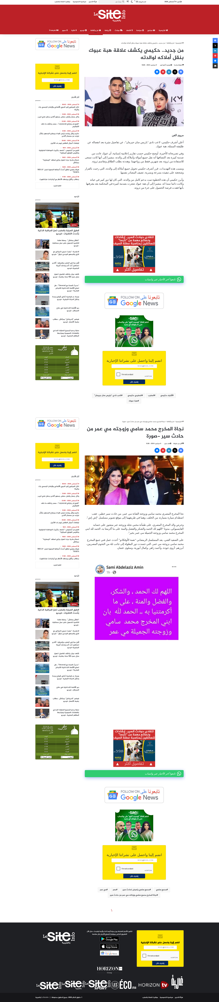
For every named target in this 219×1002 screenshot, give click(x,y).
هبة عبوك (133, 401)
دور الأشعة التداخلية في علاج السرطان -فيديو (68, 309)
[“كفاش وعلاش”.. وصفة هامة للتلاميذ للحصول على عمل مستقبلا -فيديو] (42, 244)
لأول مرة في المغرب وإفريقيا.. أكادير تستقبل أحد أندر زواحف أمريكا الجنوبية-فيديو (65, 266)
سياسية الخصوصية (166, 997)
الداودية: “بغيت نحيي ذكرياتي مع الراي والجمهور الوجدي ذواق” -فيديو (65, 253)
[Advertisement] (134, 210)
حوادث (117, 30)
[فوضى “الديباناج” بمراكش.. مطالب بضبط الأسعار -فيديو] (42, 323)
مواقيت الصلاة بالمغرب (150, 997)
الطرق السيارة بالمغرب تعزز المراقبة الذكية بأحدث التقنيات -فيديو (58, 232)
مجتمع (150, 30)
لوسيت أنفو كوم (165, 65)
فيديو (82, 30)
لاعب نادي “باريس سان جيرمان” (107, 395)
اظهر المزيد (57, 185)
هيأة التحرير (179, 997)
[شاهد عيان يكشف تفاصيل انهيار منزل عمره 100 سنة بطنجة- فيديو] (42, 278)
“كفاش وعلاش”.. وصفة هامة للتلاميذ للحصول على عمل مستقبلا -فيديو (65, 243)
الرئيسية (162, 30)
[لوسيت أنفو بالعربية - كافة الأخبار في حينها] (109, 16)
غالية (73, 30)
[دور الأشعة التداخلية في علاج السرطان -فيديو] (42, 311)
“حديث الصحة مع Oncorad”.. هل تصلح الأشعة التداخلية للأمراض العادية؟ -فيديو (66, 288)
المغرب (151, 395)
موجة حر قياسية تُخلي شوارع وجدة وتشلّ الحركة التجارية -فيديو (65, 298)
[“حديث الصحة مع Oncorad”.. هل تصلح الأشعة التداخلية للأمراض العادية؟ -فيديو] (42, 289)
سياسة (139, 30)
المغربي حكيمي (135, 395)
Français (52, 30)
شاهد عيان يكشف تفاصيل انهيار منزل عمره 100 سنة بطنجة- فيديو (66, 275)
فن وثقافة (94, 30)
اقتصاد (129, 30)
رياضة (107, 30)
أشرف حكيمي (166, 395)
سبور (64, 30)
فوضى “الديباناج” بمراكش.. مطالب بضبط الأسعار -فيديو (66, 320)
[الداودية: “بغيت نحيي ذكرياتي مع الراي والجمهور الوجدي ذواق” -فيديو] (42, 255)
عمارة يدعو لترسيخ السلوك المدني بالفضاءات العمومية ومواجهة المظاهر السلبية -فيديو (66, 333)
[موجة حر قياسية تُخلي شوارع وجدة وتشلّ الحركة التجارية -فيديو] (42, 300)
